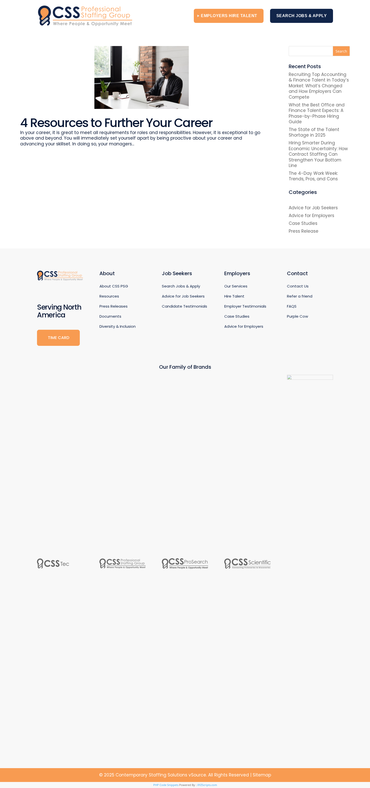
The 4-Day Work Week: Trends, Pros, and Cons (313, 176)
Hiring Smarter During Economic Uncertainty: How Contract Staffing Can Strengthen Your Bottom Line (318, 154)
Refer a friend (299, 296)
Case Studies (303, 223)
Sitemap (262, 775)
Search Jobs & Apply (301, 16)
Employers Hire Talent (229, 16)
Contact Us (298, 286)
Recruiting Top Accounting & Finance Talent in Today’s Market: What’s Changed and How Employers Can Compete (319, 85)
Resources (109, 296)
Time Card (58, 338)
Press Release (303, 231)
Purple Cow (297, 316)
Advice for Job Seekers (313, 208)
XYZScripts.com (207, 785)
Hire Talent (234, 296)
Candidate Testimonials (184, 306)
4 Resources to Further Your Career (116, 122)
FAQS (292, 306)
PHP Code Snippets (165, 785)
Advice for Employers (311, 216)
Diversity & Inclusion (117, 326)
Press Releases (113, 306)
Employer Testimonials (245, 306)
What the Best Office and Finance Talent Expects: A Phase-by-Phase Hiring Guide (317, 113)
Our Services (235, 286)
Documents (110, 316)
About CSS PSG (113, 286)
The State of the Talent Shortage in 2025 (314, 132)
